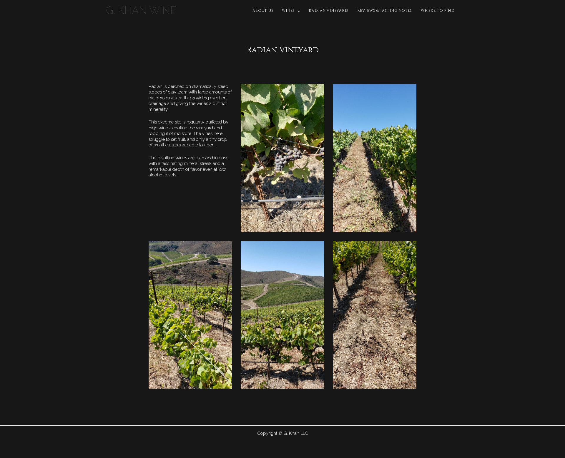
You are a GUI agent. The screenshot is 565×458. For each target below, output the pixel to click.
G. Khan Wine (141, 10)
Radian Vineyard (328, 10)
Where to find (438, 10)
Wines (288, 10)
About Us (262, 10)
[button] (297, 10)
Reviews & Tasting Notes (384, 10)
